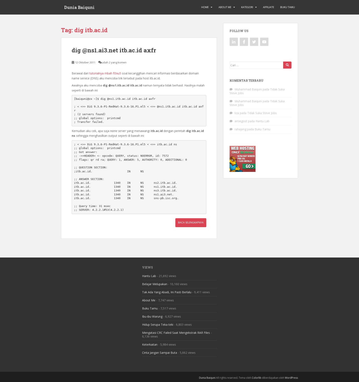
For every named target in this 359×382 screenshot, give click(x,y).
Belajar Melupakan (154, 284)
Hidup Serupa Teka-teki (157, 325)
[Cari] (287, 65)
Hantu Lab (262, 121)
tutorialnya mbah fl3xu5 (105, 73)
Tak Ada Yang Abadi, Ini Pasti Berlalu (166, 292)
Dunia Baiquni (79, 7)
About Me (225, 7)
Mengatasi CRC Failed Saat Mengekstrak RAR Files (176, 333)
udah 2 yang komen (114, 62)
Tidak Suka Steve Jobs (262, 113)
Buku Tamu (287, 7)
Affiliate (268, 7)
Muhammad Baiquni (248, 89)
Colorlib (256, 378)
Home (205, 7)
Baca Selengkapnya (191, 222)
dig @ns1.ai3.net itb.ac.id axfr (114, 50)
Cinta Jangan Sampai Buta (159, 353)
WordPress (291, 378)
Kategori (247, 7)
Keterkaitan (149, 344)
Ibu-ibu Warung (152, 316)
